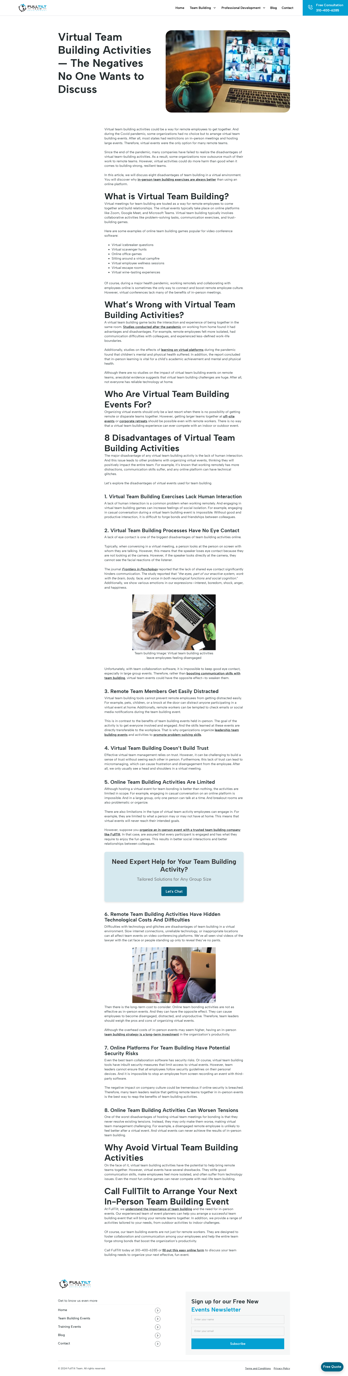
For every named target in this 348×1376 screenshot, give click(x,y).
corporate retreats (133, 421)
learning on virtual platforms (182, 350)
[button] (201, 8)
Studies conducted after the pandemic (152, 327)
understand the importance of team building (158, 1209)
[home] (31, 8)
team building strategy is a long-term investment (141, 1034)
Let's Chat (174, 891)
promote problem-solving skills (177, 735)
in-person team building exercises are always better (177, 180)
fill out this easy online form (183, 1250)
